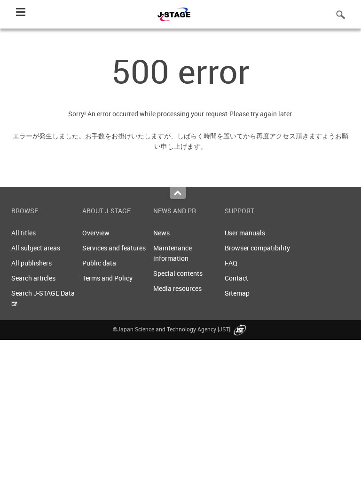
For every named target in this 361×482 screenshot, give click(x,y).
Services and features (114, 247)
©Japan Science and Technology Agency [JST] (172, 329)
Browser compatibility (257, 247)
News (161, 232)
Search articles (33, 277)
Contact (236, 277)
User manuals (245, 232)
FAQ (231, 262)
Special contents (178, 273)
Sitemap (237, 293)
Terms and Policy (107, 277)
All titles (23, 232)
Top (178, 193)
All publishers (31, 262)
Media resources (177, 288)
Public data (99, 262)
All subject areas (35, 247)
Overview (96, 232)
